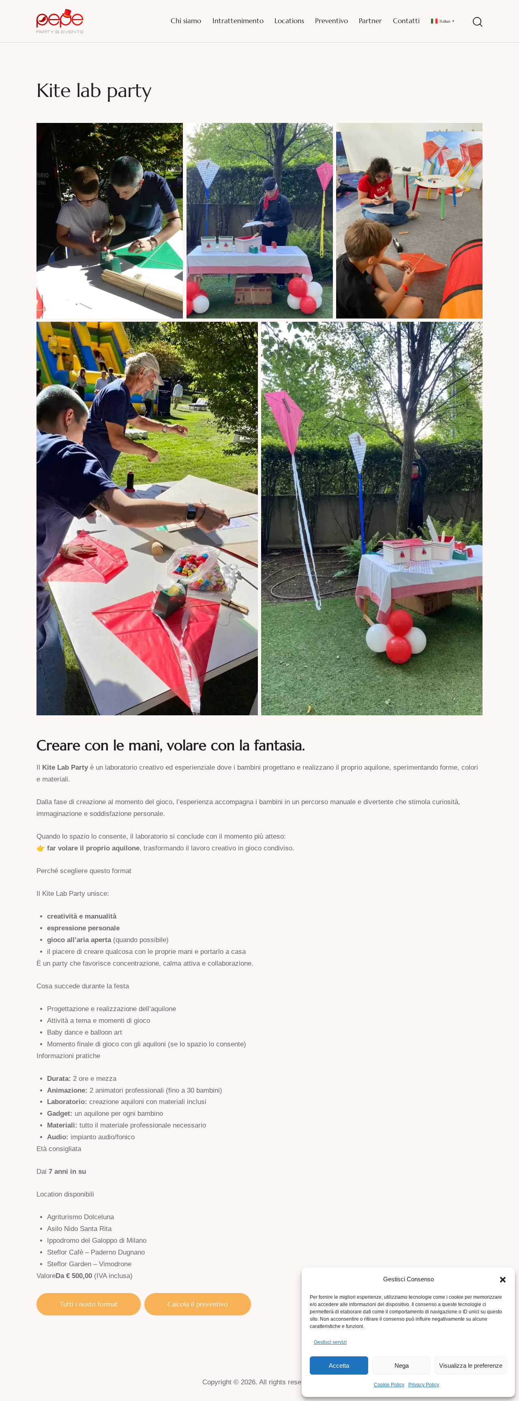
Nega (402, 1365)
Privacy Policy (423, 1385)
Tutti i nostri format (89, 1304)
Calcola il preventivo (197, 1304)
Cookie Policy (389, 1385)
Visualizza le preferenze (470, 1365)
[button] (503, 1280)
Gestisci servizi (330, 1342)
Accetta (339, 1365)
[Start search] (477, 22)
